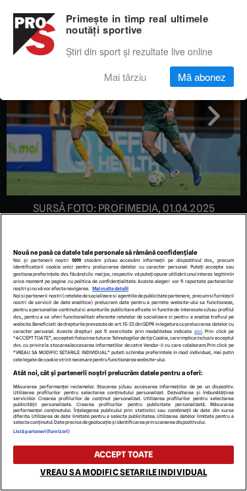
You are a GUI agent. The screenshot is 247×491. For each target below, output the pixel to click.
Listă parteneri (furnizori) (41, 431)
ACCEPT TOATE (123, 454)
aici (198, 331)
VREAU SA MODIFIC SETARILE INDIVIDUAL (123, 472)
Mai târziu (125, 77)
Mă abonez (202, 77)
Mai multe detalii (110, 289)
